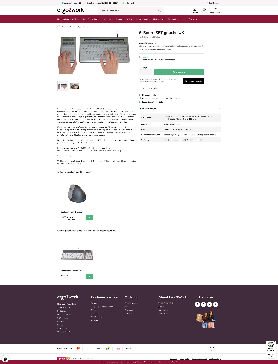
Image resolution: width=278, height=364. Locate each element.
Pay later (94, 320)
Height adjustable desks (67, 19)
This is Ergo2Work (165, 303)
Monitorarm (158, 19)
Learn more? (168, 362)
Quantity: (143, 67)
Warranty (94, 313)
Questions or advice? (94, 3)
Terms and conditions (199, 359)
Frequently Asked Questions (102, 306)
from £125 (72, 3)
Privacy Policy (184, 359)
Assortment (163, 310)
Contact (94, 310)
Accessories (173, 19)
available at (154, 98)
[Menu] (274, 342)
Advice (161, 306)
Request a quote (195, 81)
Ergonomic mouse (123, 19)
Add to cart (180, 72)
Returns (94, 303)
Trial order (129, 310)
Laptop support (141, 19)
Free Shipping (96, 317)
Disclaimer (173, 359)
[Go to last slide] (61, 55)
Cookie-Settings (215, 359)
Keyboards (106, 19)
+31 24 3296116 (173, 98)
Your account (130, 313)
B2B (126, 306)
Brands (60, 325)
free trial (149, 95)
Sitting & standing (89, 19)
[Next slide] (126, 55)
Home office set (189, 19)
